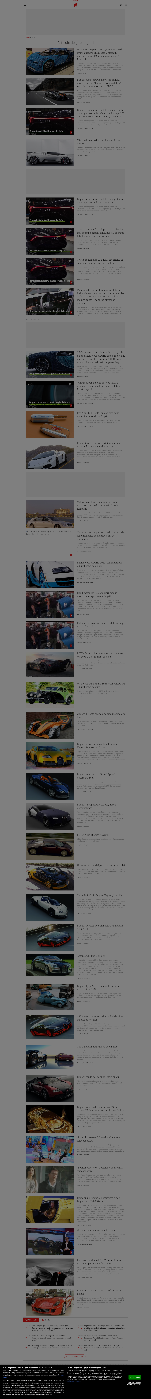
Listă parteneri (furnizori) (74, 1381)
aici (24, 1389)
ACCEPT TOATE (135, 1377)
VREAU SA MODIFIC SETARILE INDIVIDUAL (134, 1383)
